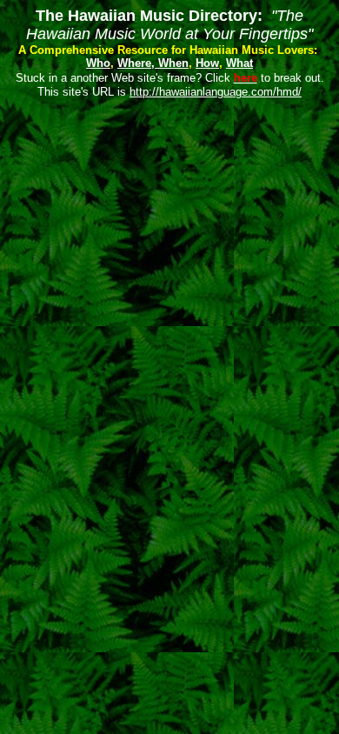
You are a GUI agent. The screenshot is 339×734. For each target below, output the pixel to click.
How (207, 63)
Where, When (153, 63)
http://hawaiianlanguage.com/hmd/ (216, 91)
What (239, 63)
